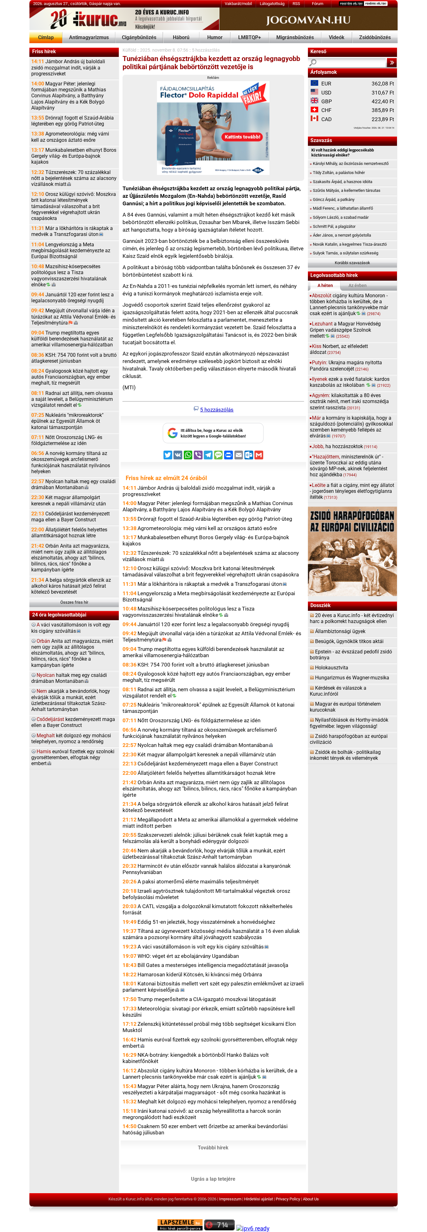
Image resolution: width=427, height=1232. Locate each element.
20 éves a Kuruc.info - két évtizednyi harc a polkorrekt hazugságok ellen (352, 618)
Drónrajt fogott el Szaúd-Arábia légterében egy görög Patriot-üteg (72, 121)
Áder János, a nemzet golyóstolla (340, 235)
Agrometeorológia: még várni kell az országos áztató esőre (70, 137)
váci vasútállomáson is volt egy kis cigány (70, 628)
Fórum (317, 3)
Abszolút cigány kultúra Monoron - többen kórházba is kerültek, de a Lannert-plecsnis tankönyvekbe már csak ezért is (210, 1073)
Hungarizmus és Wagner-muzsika (352, 678)
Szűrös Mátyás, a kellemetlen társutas (345, 190)
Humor (215, 37)
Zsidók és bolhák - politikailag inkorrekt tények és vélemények (345, 755)
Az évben (358, 285)
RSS (296, 3)
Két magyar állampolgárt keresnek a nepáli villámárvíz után (68, 500)
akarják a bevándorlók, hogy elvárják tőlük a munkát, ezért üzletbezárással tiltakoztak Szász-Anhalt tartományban (70, 700)
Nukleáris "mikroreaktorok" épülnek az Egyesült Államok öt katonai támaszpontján (67, 421)
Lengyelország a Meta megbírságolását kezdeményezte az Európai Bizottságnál (70, 250)
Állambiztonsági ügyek (340, 631)
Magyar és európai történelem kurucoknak (345, 707)
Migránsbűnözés (295, 37)
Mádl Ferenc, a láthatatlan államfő (341, 208)
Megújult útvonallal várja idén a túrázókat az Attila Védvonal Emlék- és (73, 316)
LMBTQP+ (249, 37)
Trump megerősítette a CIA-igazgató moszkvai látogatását (207, 999)
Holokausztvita (331, 668)
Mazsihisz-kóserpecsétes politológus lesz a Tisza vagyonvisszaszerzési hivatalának (69, 276)
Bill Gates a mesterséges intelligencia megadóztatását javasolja (213, 965)
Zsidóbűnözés (375, 37)
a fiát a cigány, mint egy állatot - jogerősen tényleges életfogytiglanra (352, 491)
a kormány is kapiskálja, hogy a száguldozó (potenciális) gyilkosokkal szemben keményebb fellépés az (351, 427)
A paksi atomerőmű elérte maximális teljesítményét (198, 881)
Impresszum (230, 1199)
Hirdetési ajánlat (258, 1199)
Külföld (129, 50)
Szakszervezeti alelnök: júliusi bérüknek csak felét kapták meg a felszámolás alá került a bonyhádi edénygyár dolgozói (205, 838)
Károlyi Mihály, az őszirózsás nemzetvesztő (349, 163)
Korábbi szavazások (352, 262)
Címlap (46, 37)
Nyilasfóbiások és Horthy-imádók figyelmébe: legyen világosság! (349, 723)
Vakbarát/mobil (238, 3)
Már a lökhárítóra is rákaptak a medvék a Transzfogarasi (72, 231)
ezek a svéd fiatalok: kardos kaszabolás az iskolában (350, 382)
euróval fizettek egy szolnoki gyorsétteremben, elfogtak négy (72, 757)
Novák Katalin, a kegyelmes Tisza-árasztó (348, 244)
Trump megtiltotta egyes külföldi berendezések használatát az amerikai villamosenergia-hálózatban (72, 339)
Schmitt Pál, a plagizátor (332, 226)
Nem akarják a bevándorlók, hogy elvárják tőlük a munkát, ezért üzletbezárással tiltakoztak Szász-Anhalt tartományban (204, 853)
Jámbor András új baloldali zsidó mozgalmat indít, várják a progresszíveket (68, 67)
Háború (181, 37)
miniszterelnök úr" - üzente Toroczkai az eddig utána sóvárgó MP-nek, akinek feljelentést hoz (348, 466)
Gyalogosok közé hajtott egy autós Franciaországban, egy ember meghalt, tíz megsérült (70, 377)
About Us (311, 1199)
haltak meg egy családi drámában (69, 678)
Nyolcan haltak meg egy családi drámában (73, 484)
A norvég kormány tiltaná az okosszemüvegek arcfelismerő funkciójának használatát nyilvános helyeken (70, 462)
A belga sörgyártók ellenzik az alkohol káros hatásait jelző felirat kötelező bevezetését (71, 586)
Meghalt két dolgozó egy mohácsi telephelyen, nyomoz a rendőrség (217, 1101)
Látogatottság (272, 3)
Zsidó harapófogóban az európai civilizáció (349, 739)
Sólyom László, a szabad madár (339, 217)
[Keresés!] (392, 62)
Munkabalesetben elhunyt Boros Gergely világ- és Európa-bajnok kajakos (73, 156)
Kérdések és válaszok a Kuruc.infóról (338, 691)
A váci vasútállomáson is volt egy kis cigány (201, 946)
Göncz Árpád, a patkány (332, 199)
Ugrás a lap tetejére (213, 1179)
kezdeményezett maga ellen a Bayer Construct (73, 722)
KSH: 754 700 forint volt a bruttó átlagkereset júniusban (74, 358)
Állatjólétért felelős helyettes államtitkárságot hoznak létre (69, 533)
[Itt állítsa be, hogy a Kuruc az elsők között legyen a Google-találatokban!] (213, 442)
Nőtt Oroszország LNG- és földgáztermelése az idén (66, 440)
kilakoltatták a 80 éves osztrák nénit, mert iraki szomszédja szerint (349, 401)
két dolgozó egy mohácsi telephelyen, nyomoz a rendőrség (71, 738)
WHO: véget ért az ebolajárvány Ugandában (188, 956)
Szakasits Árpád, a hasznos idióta (341, 181)
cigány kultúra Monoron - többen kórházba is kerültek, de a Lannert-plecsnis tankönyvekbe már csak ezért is (349, 305)
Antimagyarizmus (89, 37)
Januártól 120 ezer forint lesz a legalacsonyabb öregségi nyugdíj (72, 298)
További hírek (213, 1147)
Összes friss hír (74, 602)
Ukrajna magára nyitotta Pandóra (346, 365)
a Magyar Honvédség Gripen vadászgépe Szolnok (345, 330)
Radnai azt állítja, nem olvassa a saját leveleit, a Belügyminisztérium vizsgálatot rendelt (72, 399)
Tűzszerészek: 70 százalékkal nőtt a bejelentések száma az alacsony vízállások (74, 178)
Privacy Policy (288, 1199)
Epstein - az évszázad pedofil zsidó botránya (351, 655)
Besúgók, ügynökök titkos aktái (349, 641)
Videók (336, 37)
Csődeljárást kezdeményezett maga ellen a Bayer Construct (70, 517)
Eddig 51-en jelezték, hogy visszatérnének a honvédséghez (206, 922)
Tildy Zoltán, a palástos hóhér (337, 172)
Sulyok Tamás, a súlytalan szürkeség (344, 253)
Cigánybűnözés (139, 37)
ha (344, 446)
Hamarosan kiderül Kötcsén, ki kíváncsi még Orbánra (200, 974)
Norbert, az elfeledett (339, 349)
